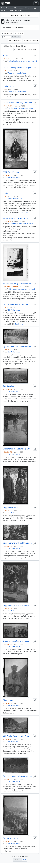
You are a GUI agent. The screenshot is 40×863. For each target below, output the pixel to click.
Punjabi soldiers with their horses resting (17, 776)
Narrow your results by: (20, 15)
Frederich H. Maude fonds (17, 73)
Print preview (8, 33)
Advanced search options (13, 27)
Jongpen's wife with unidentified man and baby (17, 605)
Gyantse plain (8, 386)
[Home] (6, 3)
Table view (16, 37)
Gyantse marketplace (12, 838)
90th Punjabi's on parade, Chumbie (17, 736)
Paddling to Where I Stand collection (20, 108)
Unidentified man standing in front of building (17, 449)
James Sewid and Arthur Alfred (16, 218)
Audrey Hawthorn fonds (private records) (22, 61)
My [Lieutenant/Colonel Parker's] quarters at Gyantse (17, 346)
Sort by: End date (14, 40)
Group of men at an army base (16, 641)
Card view (7, 37)
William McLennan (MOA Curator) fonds (21, 289)
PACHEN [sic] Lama (11, 172)
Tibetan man (8, 700)
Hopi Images (8, 86)
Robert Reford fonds (15, 198)
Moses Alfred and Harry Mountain (17, 103)
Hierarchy (20, 33)
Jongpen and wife (10, 507)
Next (24, 860)
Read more (24, 212)
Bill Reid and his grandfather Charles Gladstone (17, 284)
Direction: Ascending (30, 40)
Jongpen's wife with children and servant (17, 543)
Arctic (5, 193)
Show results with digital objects (26, 49)
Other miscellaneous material (15, 304)
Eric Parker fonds (14, 178)
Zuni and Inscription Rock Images (17, 67)
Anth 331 (6, 55)
